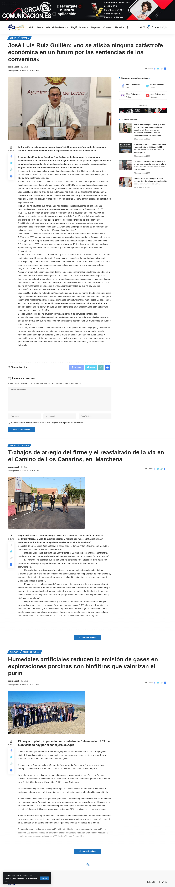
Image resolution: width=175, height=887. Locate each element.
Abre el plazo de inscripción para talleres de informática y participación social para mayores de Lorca (150, 181)
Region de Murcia (31, 652)
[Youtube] (155, 95)
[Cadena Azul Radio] (16, 27)
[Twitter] (155, 86)
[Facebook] (131, 86)
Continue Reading (87, 637)
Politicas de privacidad (13, 878)
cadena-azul (13, 67)
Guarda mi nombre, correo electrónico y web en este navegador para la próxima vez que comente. (47, 423)
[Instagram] (131, 95)
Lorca (13, 38)
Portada (25, 38)
